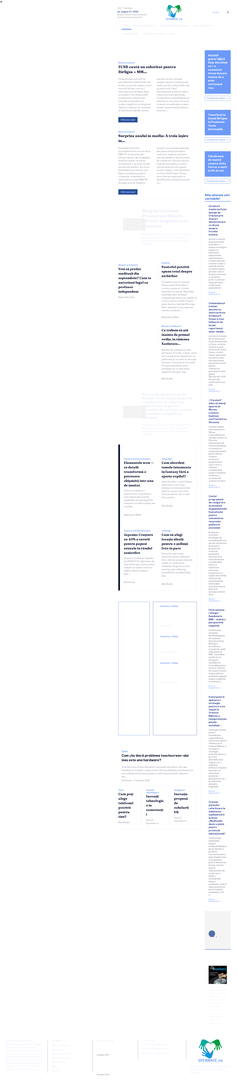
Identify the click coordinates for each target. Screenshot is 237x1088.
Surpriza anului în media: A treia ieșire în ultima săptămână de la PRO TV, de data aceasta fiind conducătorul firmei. (114, 1067)
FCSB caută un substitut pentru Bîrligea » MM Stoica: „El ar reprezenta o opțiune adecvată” (112, 1049)
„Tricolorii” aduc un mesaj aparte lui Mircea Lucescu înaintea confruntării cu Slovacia (218, 411)
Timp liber (167, 459)
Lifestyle (166, 531)
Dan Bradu (167, 378)
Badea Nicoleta (126, 297)
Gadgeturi (179, 790)
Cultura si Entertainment (137, 459)
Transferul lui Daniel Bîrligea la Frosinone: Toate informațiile (217, 122)
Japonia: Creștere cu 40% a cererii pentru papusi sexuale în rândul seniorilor (138, 544)
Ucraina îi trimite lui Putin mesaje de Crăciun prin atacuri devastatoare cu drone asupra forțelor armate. (218, 220)
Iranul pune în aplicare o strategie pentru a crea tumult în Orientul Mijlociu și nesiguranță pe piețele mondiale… (218, 711)
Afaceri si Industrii (128, 265)
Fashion (166, 263)
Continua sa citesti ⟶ (217, 98)
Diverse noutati (126, 63)
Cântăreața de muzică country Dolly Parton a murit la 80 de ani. (217, 163)
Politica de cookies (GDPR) (155, 1053)
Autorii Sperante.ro (152, 822)
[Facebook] (228, 12)
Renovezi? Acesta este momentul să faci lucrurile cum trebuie (132, 642)
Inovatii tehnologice (152, 791)
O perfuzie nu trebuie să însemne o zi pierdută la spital (173, 643)
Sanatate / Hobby (169, 606)
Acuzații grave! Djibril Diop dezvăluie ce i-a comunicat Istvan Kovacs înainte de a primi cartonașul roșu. (217, 71)
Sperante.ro (199, 1069)
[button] (227, 29)
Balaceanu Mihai (170, 317)
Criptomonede (216, 1016)
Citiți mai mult (128, 119)
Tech (125, 751)
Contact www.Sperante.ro (155, 1044)
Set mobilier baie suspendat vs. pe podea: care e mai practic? (134, 699)
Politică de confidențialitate (155, 1049)
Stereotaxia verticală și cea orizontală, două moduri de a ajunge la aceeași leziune (174, 615)
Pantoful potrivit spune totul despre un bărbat (177, 271)
